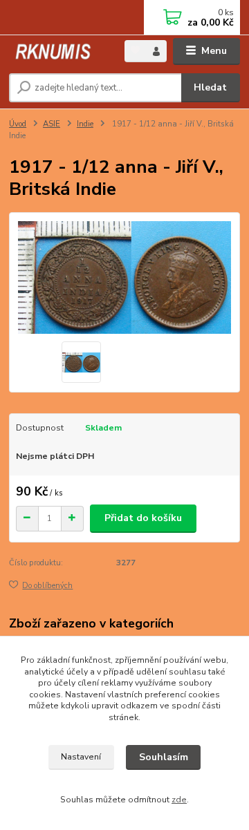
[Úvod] (57, 51)
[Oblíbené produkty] (135, 50)
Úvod (17, 124)
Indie (85, 124)
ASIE (51, 124)
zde (179, 799)
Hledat (210, 87)
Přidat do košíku (143, 518)
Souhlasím (163, 757)
